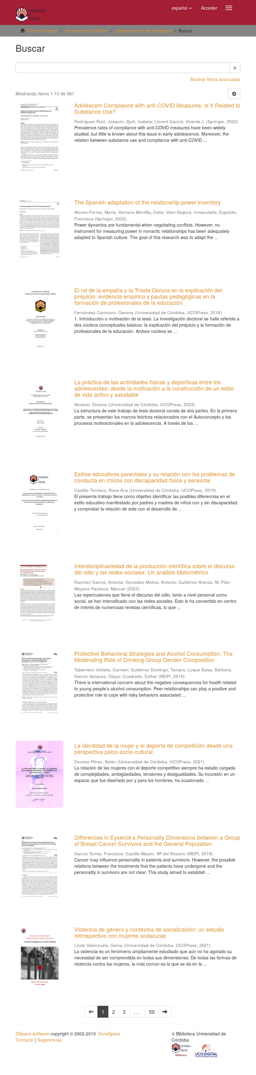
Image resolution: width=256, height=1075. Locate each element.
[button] (181, 8)
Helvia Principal (42, 30)
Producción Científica (86, 30)
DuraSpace (109, 1033)
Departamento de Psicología (144, 30)
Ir (235, 68)
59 (152, 1011)
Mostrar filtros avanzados (215, 79)
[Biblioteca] (182, 1050)
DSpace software (32, 1033)
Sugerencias (49, 1040)
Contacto (24, 1040)
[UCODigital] (206, 1050)
